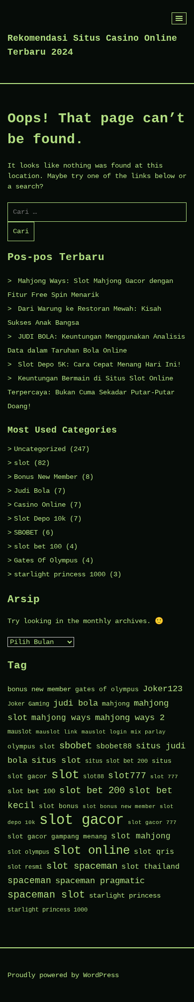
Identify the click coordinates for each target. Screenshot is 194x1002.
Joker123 (163, 689)
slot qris (154, 852)
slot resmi (24, 867)
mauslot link (57, 732)
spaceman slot (46, 895)
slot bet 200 (92, 790)
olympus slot (31, 746)
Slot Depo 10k (40, 519)
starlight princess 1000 (59, 574)
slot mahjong (141, 836)
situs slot (56, 760)
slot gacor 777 (152, 822)
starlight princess (125, 896)
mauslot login (104, 732)
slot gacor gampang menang (57, 836)
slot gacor (81, 820)
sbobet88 (114, 746)
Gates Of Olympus (46, 560)
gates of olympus (107, 689)
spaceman (29, 881)
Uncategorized (40, 449)
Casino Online (40, 505)
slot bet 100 (38, 546)
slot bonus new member (119, 807)
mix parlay (148, 732)
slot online (91, 850)
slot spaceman (81, 866)
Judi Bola (32, 491)
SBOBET (26, 533)
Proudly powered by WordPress (63, 975)
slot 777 (164, 777)
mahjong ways (61, 718)
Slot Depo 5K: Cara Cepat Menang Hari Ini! (99, 364)
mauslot (19, 732)
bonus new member (39, 689)
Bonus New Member (46, 477)
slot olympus (28, 852)
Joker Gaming (28, 704)
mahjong (116, 704)
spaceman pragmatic (100, 881)
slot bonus (59, 806)
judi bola (75, 703)
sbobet (75, 745)
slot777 (127, 776)
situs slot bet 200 (116, 761)
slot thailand (150, 866)
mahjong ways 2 (130, 718)
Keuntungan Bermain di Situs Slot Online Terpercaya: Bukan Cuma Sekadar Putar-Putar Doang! (91, 392)
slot (22, 463)
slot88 (93, 776)
